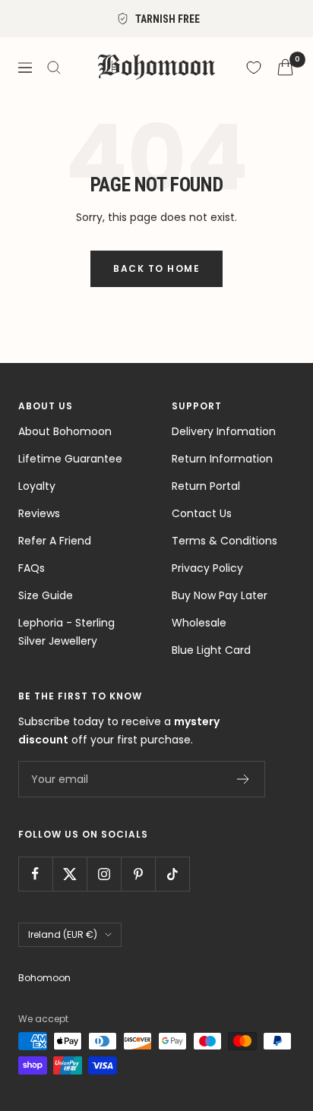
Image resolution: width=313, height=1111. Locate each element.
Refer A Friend (54, 540)
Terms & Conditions (224, 540)
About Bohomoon (65, 431)
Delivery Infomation (224, 431)
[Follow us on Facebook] (35, 874)
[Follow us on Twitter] (69, 874)
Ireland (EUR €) (62, 934)
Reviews (39, 513)
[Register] (243, 779)
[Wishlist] (254, 67)
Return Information (222, 458)
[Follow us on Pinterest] (138, 874)
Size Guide (45, 595)
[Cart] (285, 67)
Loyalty (36, 486)
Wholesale (199, 622)
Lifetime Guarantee (70, 458)
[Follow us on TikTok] (172, 874)
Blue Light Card (211, 650)
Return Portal (206, 486)
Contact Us (202, 513)
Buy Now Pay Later (219, 595)
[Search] (54, 67)
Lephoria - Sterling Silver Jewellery (66, 632)
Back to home (156, 268)
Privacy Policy (207, 568)
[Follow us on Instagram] (104, 874)
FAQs (31, 568)
